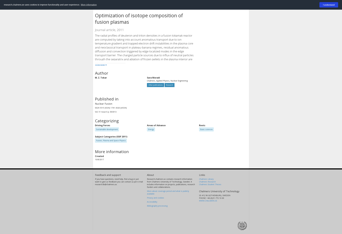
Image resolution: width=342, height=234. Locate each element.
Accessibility (152, 202)
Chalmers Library (206, 179)
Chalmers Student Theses (210, 184)
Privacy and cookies (155, 197)
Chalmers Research (207, 181)
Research (169, 85)
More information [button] (89, 5)
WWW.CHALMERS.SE (208, 200)
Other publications (155, 85)
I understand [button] (329, 5)
